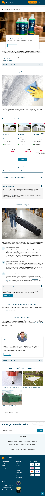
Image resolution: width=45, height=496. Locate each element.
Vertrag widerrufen (5, 468)
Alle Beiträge (7, 354)
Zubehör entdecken (8, 295)
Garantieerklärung (19, 470)
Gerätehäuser (16, 444)
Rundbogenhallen (31, 449)
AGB (17, 467)
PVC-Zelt (11, 195)
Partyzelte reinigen (8, 58)
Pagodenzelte (33, 439)
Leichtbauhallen (24, 449)
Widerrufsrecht (19, 472)
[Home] (2, 9)
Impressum (18, 465)
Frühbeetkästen (27, 441)
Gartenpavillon (21, 439)
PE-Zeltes (36, 194)
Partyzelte (15, 439)
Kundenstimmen (9, 6)
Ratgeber (3, 6)
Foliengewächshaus (18, 446)
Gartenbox (11, 444)
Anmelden (40, 430)
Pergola (15, 441)
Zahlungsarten (18, 474)
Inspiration (15, 6)
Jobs (17, 463)
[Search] (39, 2)
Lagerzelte (12, 449)
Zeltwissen (21, 6)
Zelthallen (17, 449)
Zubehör (28, 452)
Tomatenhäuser (10, 446)
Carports (31, 446)
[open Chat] (42, 493)
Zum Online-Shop (32, 2)
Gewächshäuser (34, 441)
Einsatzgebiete (19, 477)
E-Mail (38, 324)
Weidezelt (36, 446)
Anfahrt (3, 465)
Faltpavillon (27, 439)
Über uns (17, 475)
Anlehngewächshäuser (31, 444)
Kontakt (3, 463)
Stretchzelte (10, 441)
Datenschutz (18, 468)
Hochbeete (20, 441)
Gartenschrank (23, 444)
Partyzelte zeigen (12, 45)
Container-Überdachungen (20, 452)
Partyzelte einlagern (8, 60)
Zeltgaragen (25, 446)
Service (3, 467)
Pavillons (10, 439)
